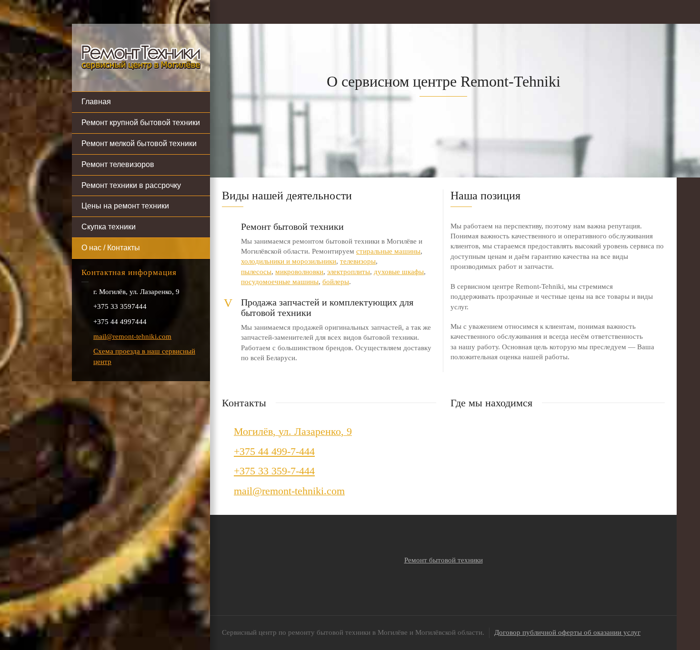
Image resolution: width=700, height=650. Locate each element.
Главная (96, 102)
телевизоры (358, 261)
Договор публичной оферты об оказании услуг (567, 632)
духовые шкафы (399, 272)
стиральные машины (388, 251)
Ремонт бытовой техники (443, 560)
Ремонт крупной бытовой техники (140, 122)
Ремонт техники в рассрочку (131, 185)
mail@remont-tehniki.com (132, 336)
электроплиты (348, 272)
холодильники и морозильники (288, 261)
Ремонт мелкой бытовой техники (139, 143)
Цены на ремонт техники (125, 206)
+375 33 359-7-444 (274, 471)
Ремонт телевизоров (117, 164)
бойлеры (335, 282)
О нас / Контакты (110, 248)
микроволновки (299, 272)
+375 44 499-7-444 (274, 451)
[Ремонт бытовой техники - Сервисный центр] (140, 57)
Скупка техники (108, 227)
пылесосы (256, 272)
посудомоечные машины (280, 282)
